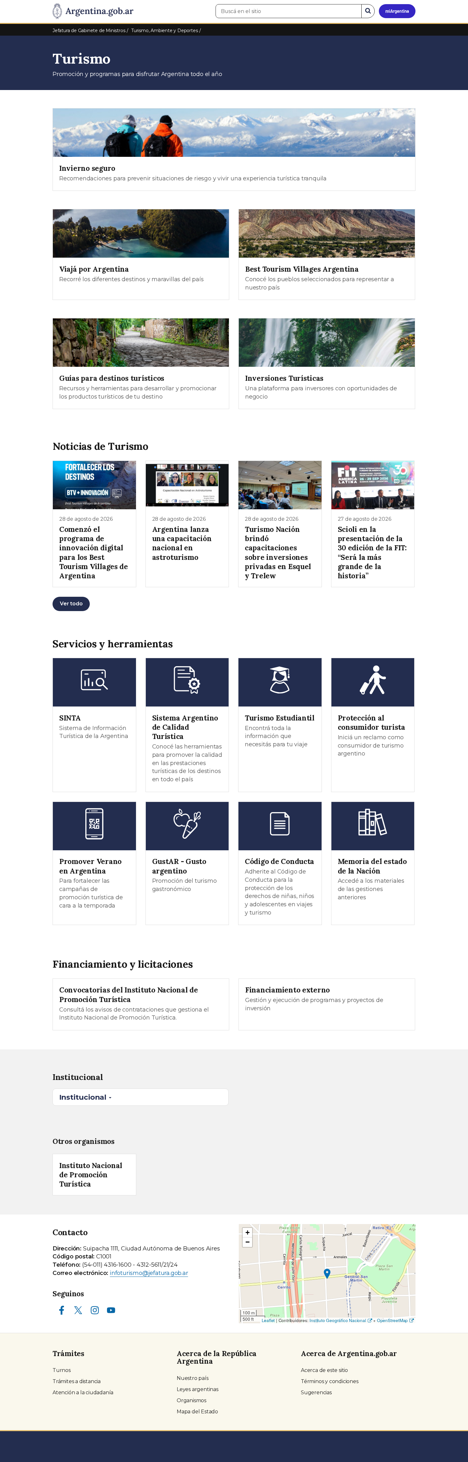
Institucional (83, 1097)
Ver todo (71, 604)
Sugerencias (316, 1392)
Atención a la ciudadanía (83, 1392)
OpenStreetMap (392, 1320)
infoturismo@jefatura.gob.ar (149, 1273)
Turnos (62, 1370)
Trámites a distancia (77, 1381)
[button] (327, 1274)
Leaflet (268, 1320)
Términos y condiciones (329, 1381)
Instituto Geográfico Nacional (337, 1320)
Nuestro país (193, 1378)
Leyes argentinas (197, 1389)
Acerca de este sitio (324, 1370)
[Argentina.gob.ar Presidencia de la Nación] (93, 11)
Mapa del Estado (197, 1412)
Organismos (191, 1400)
